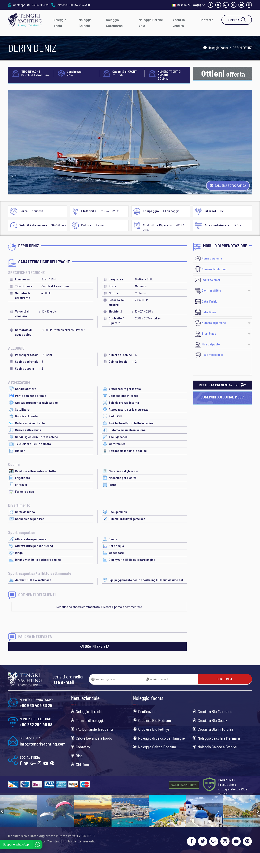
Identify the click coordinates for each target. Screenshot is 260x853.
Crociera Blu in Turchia (215, 729)
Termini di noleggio (90, 720)
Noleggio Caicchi (85, 22)
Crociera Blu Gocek (212, 720)
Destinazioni (147, 711)
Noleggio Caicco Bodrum (157, 746)
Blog (79, 755)
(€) (199, 5)
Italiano (182, 5)
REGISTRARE (225, 679)
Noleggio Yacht (59, 22)
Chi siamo (83, 764)
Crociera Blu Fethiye (154, 729)
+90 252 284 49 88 (79, 5)
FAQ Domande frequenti (94, 729)
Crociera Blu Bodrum (154, 720)
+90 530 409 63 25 (38, 5)
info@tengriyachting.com (43, 743)
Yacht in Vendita (178, 22)
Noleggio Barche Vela (151, 22)
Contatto (206, 19)
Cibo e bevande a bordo (94, 738)
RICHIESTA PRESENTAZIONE (219, 385)
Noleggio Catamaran (114, 22)
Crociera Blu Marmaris (215, 711)
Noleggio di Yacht (89, 711)
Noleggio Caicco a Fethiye (217, 746)
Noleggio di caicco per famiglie (161, 738)
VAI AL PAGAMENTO (184, 785)
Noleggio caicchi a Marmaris (219, 738)
